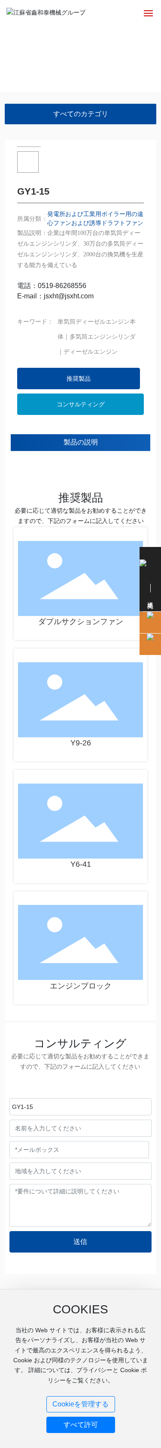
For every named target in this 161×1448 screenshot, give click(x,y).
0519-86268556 (62, 285)
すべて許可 (81, 1424)
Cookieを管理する (80, 1404)
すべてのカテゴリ (80, 113)
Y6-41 (80, 864)
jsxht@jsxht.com (69, 296)
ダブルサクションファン (80, 621)
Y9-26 (80, 743)
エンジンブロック (81, 986)
